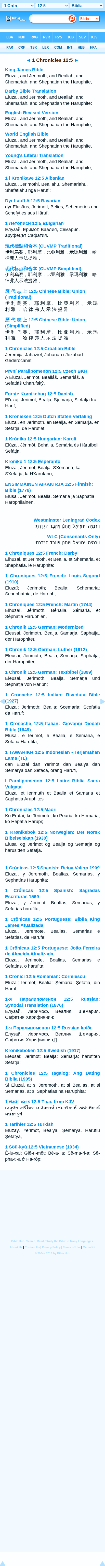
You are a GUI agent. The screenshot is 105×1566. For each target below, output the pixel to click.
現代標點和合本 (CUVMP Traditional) (44, 246)
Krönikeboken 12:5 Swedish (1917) (43, 1050)
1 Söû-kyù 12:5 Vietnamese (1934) (42, 1147)
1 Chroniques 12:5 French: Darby (41, 553)
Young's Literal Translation (34, 155)
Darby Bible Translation (30, 91)
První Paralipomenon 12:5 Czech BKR (46, 371)
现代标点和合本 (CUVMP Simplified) (43, 268)
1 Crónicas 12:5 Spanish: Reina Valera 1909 (52, 867)
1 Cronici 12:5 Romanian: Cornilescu (45, 976)
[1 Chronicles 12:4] (6, 712)
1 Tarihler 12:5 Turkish (29, 1124)
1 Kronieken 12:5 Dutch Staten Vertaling (48, 416)
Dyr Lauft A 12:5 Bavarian (32, 200)
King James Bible (24, 69)
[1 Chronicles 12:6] (98, 712)
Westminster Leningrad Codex (67, 520)
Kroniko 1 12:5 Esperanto (32, 461)
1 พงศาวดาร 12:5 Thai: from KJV (39, 1101)
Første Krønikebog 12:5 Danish (39, 393)
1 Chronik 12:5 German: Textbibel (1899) (49, 672)
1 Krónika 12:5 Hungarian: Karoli (40, 438)
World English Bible (26, 134)
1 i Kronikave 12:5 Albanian (34, 178)
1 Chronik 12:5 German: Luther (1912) (46, 649)
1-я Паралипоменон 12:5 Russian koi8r (48, 1027)
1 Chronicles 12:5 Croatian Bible (40, 348)
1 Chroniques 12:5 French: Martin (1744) (49, 604)
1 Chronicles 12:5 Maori (31, 809)
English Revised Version (31, 112)
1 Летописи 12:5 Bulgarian (34, 223)
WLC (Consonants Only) (73, 536)
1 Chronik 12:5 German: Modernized (44, 627)
